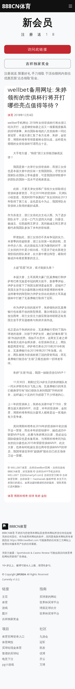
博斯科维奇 (21, 496)
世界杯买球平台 (49, 602)
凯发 (42, 648)
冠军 (42, 642)
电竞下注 (7, 659)
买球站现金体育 (12, 648)
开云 (42, 659)
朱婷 (37, 496)
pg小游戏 (8, 664)
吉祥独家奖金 (37, 63)
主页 (5, 597)
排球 (31, 496)
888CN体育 (16, 6)
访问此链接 (37, 49)
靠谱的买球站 (10, 653)
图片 (5, 613)
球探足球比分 (48, 608)
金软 (44, 496)
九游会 (44, 636)
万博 (42, 664)
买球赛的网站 (48, 597)
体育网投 (7, 642)
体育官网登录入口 (13, 636)
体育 (10, 115)
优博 (42, 653)
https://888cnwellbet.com (24, 540)
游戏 (5, 608)
